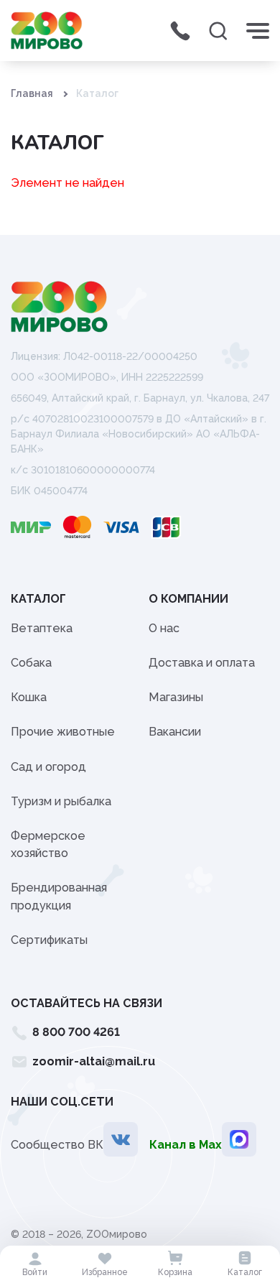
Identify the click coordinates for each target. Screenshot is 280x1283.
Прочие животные (63, 731)
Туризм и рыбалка (61, 801)
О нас (164, 628)
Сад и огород (48, 767)
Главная (32, 93)
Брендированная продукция (59, 896)
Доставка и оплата (202, 663)
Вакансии (175, 731)
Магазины (176, 697)
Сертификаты (49, 940)
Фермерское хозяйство (48, 844)
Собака (31, 663)
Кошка (29, 697)
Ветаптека (42, 628)
